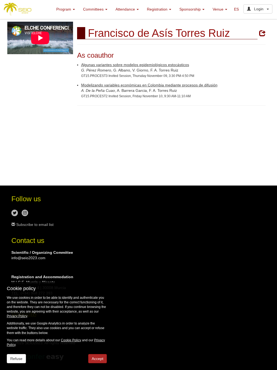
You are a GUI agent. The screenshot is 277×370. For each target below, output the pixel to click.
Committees (94, 9)
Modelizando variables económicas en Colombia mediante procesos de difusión (149, 85)
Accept (97, 358)
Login (259, 9)
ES (236, 9)
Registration (158, 9)
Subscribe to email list (34, 224)
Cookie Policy (71, 340)
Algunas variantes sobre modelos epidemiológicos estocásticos (135, 65)
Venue (219, 9)
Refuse (16, 358)
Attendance (126, 9)
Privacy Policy (17, 316)
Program (64, 9)
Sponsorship (190, 9)
